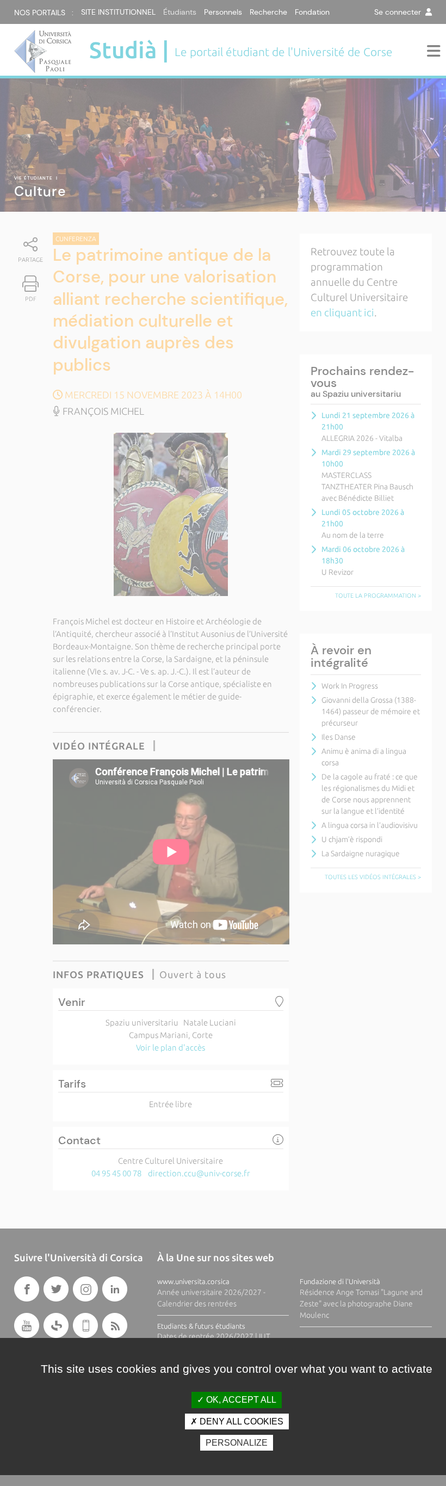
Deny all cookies (240, 1421)
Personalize (237, 1442)
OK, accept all (240, 1399)
